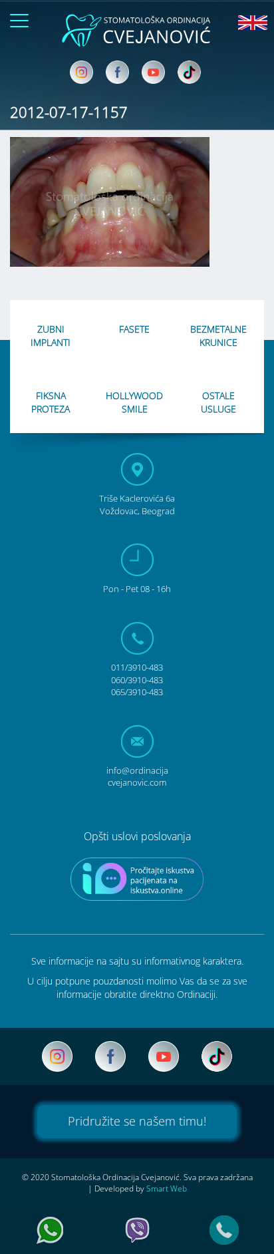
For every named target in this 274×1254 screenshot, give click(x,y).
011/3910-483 (137, 667)
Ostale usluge (218, 402)
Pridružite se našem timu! (137, 1121)
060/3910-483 (137, 680)
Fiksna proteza (50, 402)
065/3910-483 (137, 692)
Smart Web (166, 1188)
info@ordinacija (137, 776)
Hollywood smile (134, 402)
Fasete (134, 329)
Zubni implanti (50, 336)
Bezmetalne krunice (218, 336)
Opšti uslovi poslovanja (137, 836)
